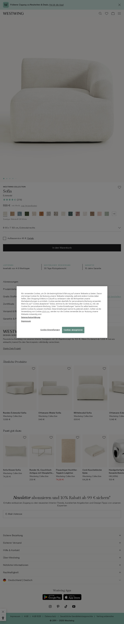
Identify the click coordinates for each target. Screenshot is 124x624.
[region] (62, 312)
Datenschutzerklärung (30, 317)
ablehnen (46, 311)
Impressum (26, 321)
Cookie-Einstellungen (50, 330)
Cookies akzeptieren (73, 330)
